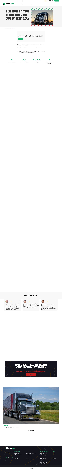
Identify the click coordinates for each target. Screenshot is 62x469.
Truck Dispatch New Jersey (43, 462)
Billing (14, 457)
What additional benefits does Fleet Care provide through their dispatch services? (29, 355)
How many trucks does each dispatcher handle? (24, 350)
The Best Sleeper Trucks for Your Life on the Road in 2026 (11, 427)
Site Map (54, 459)
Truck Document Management (18, 454)
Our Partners (54, 457)
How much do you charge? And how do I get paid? (24, 345)
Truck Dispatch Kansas (43, 459)
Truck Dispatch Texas (42, 453)
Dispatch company (7, 28)
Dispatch (4, 0)
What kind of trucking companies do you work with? (25, 348)
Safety (15, 0)
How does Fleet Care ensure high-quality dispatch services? (26, 357)
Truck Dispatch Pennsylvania (43, 454)
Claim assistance (16, 459)
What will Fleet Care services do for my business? (24, 340)
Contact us (54, 458)
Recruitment (25, 0)
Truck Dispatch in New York (43, 463)
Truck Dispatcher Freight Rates (30, 459)
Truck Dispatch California (43, 458)
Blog (53, 454)
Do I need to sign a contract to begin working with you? (25, 343)
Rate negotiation (28, 454)
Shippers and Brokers (16, 453)
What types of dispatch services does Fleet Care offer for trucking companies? (28, 352)
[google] (45, 0)
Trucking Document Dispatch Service (31, 453)
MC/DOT (27, 458)
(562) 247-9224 (36, 323)
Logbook (20, 0)
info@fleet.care (20, 324)
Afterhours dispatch (29, 457)
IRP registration (16, 458)
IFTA (30, 0)
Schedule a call (31, 374)
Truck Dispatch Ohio (42, 457)
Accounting (9, 0)
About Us (54, 453)
